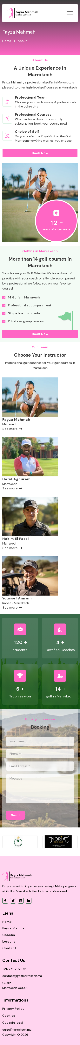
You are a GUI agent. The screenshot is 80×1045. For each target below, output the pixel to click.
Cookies (8, 1016)
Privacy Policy (13, 1009)
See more (10, 429)
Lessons (9, 941)
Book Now (40, 153)
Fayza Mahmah (16, 419)
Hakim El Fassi (15, 538)
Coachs (8, 935)
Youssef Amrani (17, 598)
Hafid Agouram (16, 479)
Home (6, 41)
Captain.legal (12, 1023)
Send (15, 815)
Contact (9, 948)
